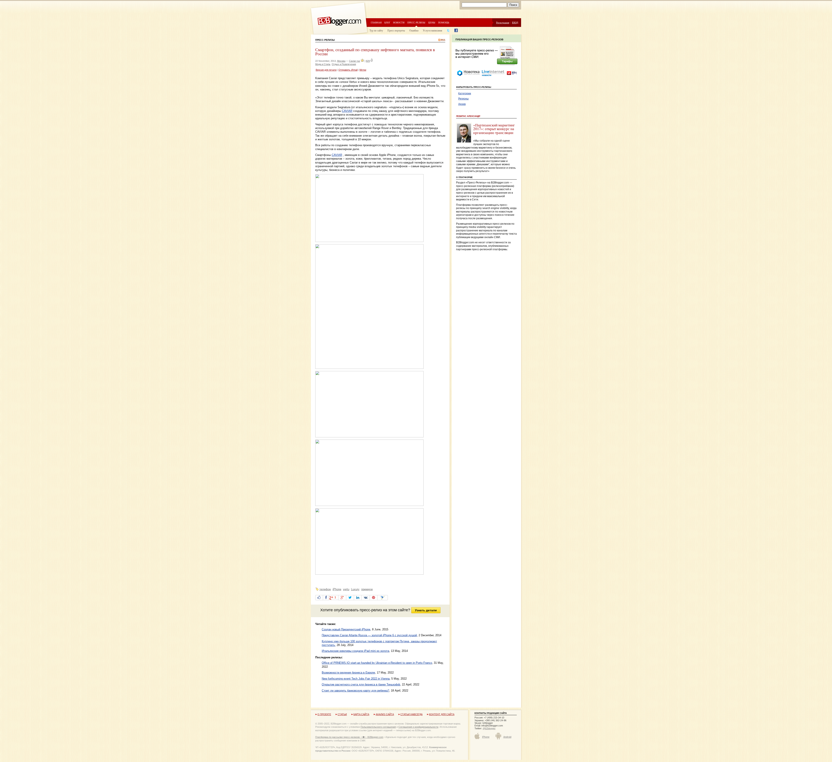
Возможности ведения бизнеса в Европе (348, 672)
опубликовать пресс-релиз (358, 610)
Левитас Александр (468, 116)
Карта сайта (361, 714)
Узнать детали (426, 610)
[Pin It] (373, 597)
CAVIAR (347, 111)
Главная (376, 22)
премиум (367, 589)
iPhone (337, 589)
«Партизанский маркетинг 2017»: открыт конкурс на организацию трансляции (494, 129)
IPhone (485, 737)
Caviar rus (354, 61)
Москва (341, 61)
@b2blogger (489, 728)
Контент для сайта (441, 714)
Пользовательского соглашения (378, 727)
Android (507, 737)
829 (368, 61)
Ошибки (413, 30)
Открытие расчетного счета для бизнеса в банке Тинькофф (361, 684)
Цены (431, 22)
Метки (362, 70)
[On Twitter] (350, 597)
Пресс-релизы (416, 22)
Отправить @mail (348, 70)
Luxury (355, 589)
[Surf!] (382, 597)
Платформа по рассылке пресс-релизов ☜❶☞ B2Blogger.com (349, 737)
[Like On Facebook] (319, 597)
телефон (325, 589)
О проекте (324, 714)
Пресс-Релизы (325, 40)
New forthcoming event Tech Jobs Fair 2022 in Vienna (356, 678)
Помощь (443, 22)
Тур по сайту (376, 30)
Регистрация (502, 22)
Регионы (463, 98)
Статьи (342, 714)
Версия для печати (326, 70)
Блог (387, 22)
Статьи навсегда (411, 714)
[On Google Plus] (342, 597)
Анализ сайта (385, 714)
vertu (346, 589)
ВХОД (515, 22)
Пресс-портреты (396, 30)
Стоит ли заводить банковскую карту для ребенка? (355, 690)
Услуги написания (432, 30)
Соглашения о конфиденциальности (418, 727)
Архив (462, 104)
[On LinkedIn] (358, 597)
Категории (464, 93)
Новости (399, 22)
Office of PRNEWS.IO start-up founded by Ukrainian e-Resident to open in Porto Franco (377, 662)
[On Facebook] (326, 597)
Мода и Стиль (322, 64)
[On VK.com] (365, 597)
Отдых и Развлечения (344, 64)
